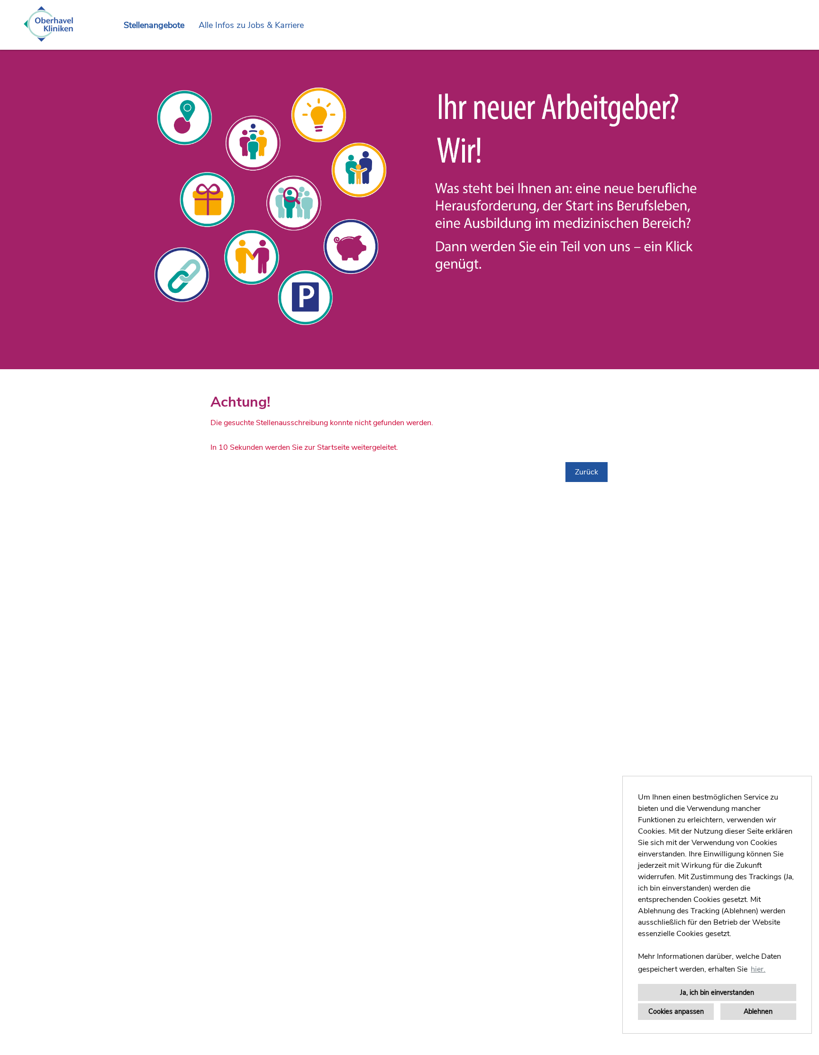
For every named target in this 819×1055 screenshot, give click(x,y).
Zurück (586, 472)
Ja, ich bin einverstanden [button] (717, 992)
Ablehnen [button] (758, 1011)
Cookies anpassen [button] (676, 1011)
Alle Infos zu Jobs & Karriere (251, 25)
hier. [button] (758, 969)
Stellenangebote (154, 25)
